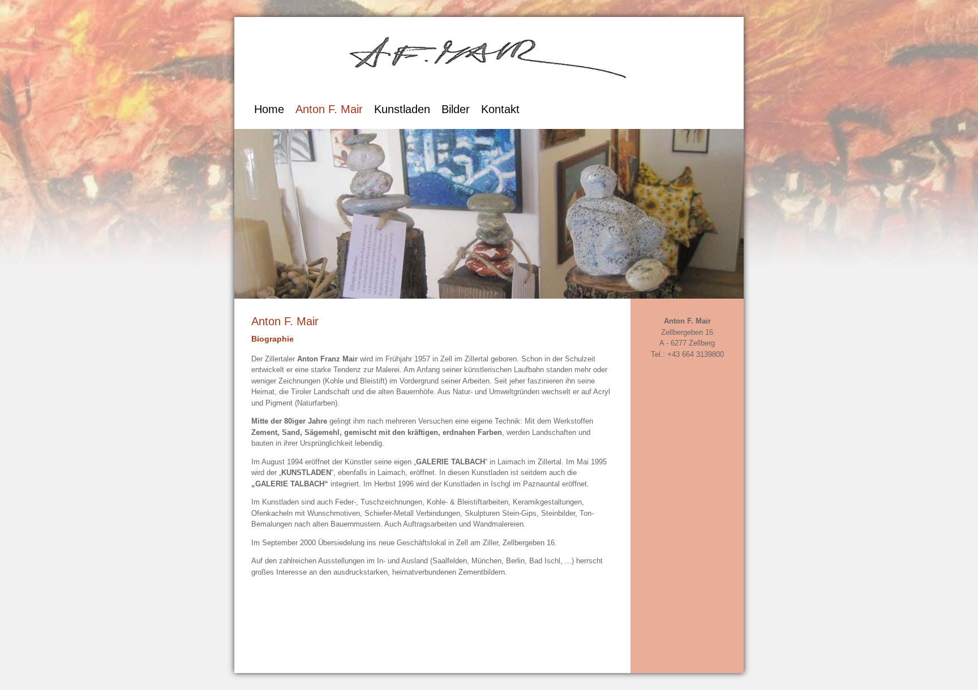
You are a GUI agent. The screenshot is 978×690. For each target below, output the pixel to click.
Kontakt (500, 109)
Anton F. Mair (329, 109)
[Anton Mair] (489, 91)
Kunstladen (402, 109)
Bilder (455, 109)
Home (269, 109)
